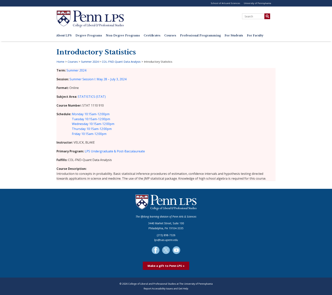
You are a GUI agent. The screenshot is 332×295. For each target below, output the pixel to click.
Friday (76, 134)
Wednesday (80, 124)
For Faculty (255, 35)
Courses (170, 35)
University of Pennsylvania (257, 3)
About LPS (64, 35)
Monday (78, 114)
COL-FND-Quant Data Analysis (121, 61)
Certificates (152, 35)
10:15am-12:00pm (97, 114)
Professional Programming (200, 35)
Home (60, 61)
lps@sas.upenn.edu (166, 240)
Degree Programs (89, 35)
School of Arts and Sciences (225, 3)
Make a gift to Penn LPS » (166, 266)
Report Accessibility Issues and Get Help (166, 288)
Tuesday (78, 119)
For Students (234, 35)
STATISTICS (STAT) (92, 96)
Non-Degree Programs (123, 35)
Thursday (79, 129)
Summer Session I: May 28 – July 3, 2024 (98, 79)
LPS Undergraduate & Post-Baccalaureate (115, 151)
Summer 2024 (90, 61)
